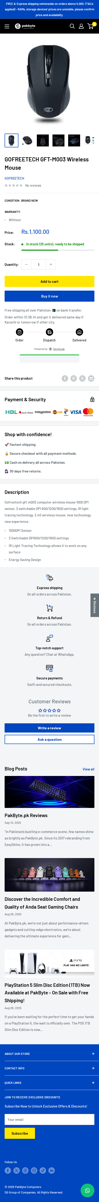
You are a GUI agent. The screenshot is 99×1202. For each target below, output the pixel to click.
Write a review (49, 728)
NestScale (59, 349)
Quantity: (12, 264)
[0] (90, 26)
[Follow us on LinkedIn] (51, 1170)
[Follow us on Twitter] (16, 1170)
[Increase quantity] (51, 264)
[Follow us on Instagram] (34, 1170)
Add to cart (49, 281)
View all (88, 769)
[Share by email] (91, 378)
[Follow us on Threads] (25, 1170)
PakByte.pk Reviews (26, 815)
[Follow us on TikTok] (43, 1170)
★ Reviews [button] (95, 605)
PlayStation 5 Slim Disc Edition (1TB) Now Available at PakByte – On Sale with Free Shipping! (47, 992)
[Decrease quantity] (26, 264)
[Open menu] (7, 26)
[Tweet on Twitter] (82, 378)
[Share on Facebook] (65, 378)
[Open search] (72, 26)
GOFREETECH (14, 178)
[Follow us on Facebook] (8, 1170)
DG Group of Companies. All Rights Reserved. (34, 1192)
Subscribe (20, 1133)
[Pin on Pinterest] (73, 378)
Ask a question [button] (50, 739)
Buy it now (49, 296)
